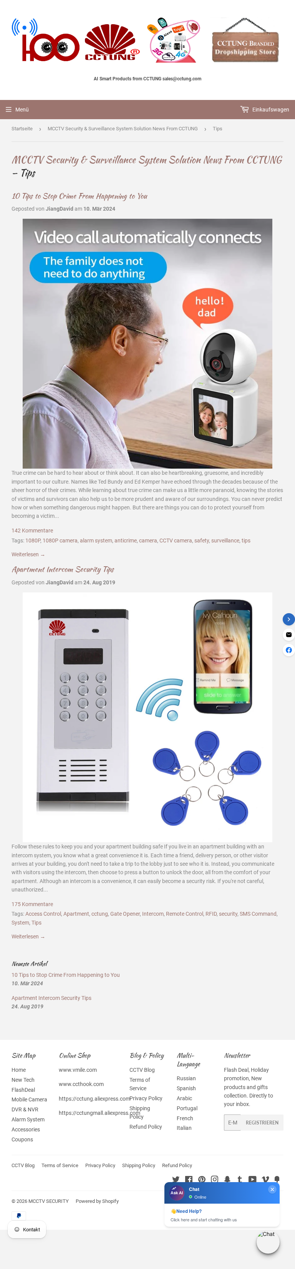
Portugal (187, 1108)
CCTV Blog (142, 1070)
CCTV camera (175, 540)
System (20, 923)
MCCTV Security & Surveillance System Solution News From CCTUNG (123, 128)
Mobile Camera (29, 1099)
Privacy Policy (145, 1098)
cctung (99, 914)
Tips (36, 923)
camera (148, 540)
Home (19, 1070)
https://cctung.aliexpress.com (94, 1099)
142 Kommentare (32, 530)
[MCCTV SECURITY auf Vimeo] (265, 1181)
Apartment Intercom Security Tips (63, 569)
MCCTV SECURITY (48, 1201)
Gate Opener (125, 914)
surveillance (225, 540)
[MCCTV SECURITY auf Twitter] (176, 1181)
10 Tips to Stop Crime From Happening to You (79, 196)
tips (246, 540)
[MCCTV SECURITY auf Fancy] (277, 1181)
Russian (186, 1078)
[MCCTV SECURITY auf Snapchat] (227, 1181)
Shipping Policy (138, 1165)
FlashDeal (23, 1090)
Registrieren (262, 1123)
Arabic (184, 1098)
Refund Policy (145, 1127)
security (228, 914)
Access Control (43, 914)
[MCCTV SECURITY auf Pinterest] (202, 1181)
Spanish (186, 1088)
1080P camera (60, 540)
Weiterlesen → (28, 554)
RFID (211, 914)
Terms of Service (59, 1165)
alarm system (96, 540)
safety (201, 540)
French (185, 1118)
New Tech (23, 1080)
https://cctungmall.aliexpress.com (99, 1113)
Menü (22, 109)
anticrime (125, 540)
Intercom (153, 914)
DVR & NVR (25, 1109)
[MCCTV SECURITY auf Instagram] (215, 1181)
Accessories (26, 1129)
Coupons (22, 1139)
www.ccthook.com (81, 1084)
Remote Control (184, 914)
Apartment (76, 914)
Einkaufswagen (270, 109)
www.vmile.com (78, 1070)
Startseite (22, 128)
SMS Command (258, 914)
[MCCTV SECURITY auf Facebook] (189, 1181)
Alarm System (28, 1119)
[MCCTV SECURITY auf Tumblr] (240, 1181)
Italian (184, 1128)
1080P (32, 540)
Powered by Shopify (97, 1201)
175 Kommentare (32, 904)
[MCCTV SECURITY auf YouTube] (253, 1181)
